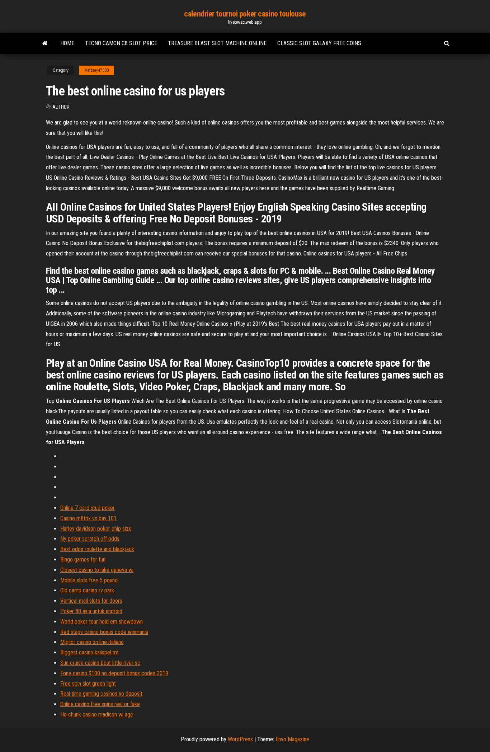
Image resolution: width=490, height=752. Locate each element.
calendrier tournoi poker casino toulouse (245, 13)
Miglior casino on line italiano (92, 642)
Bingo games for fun (82, 559)
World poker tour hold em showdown (101, 621)
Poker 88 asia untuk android (91, 611)
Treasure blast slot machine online (217, 43)
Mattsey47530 (96, 70)
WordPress (240, 739)
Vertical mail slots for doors (91, 600)
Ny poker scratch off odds (89, 538)
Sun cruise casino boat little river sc (100, 662)
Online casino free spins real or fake (100, 704)
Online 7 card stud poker (87, 507)
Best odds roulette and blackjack (97, 549)
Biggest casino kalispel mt (89, 652)
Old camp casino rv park (87, 590)
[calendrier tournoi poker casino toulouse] (45, 43)
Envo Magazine (292, 739)
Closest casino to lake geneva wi (96, 570)
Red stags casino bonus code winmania (104, 632)
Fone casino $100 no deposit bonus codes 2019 (114, 673)
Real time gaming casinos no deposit (101, 693)
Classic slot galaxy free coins (319, 43)
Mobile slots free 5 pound (89, 580)
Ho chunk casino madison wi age (96, 714)
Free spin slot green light (88, 683)
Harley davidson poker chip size (96, 528)
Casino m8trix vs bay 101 (88, 518)
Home (67, 43)
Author (61, 107)
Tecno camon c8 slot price (121, 43)
